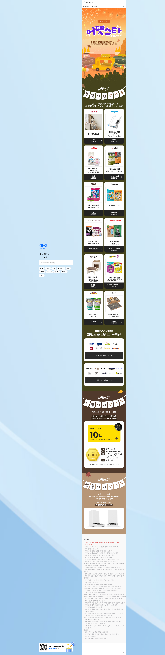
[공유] (123, 6)
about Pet (43, 246)
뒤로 (84, 2)
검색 (70, 262)
